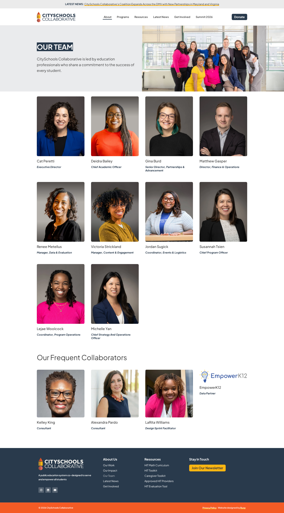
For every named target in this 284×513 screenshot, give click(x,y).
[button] (60, 127)
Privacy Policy (209, 507)
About (107, 17)
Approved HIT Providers (159, 481)
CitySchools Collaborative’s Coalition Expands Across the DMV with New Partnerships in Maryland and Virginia (151, 4)
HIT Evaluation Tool (155, 486)
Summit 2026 (204, 17)
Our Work (109, 465)
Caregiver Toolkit (155, 475)
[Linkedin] (48, 490)
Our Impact (110, 470)
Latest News (161, 17)
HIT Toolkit (150, 470)
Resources (141, 17)
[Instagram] (41, 490)
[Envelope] (55, 490)
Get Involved (182, 17)
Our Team (109, 475)
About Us (110, 459)
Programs (123, 17)
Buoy (243, 507)
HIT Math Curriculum (156, 465)
